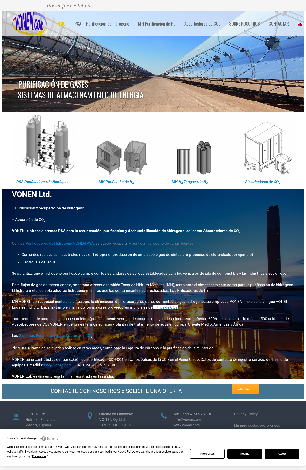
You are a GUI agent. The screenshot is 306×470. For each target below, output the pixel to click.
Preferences (207, 453)
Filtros (159, 307)
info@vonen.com (187, 420)
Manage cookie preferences (257, 425)
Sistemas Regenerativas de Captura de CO (55, 335)
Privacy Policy (246, 414)
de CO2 (171, 307)
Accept (282, 453)
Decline (244, 453)
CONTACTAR (245, 389)
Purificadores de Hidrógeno (49, 243)
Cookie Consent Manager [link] (22, 438)
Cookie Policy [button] (126, 451)
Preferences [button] (39, 456)
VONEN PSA (83, 243)
